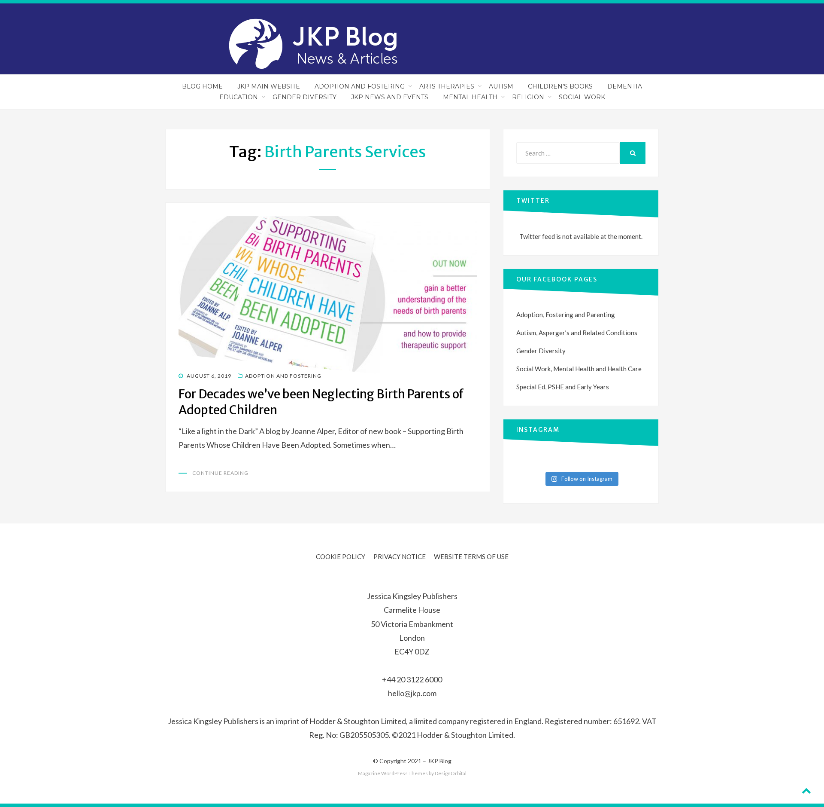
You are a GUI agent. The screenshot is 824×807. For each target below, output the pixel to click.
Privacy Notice (399, 556)
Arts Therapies (446, 86)
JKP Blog (439, 760)
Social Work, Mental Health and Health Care (579, 369)
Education (238, 97)
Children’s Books (560, 86)
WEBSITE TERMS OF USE (471, 556)
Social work (582, 97)
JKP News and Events (389, 97)
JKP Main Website (268, 86)
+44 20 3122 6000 (412, 679)
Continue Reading (220, 473)
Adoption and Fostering (360, 86)
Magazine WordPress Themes (393, 773)
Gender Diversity (304, 97)
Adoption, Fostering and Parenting (565, 314)
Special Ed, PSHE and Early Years (562, 387)
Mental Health (470, 97)
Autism (501, 86)
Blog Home (202, 86)
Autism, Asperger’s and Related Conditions (576, 332)
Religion (528, 97)
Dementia (624, 86)
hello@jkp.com (412, 693)
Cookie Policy (340, 556)
